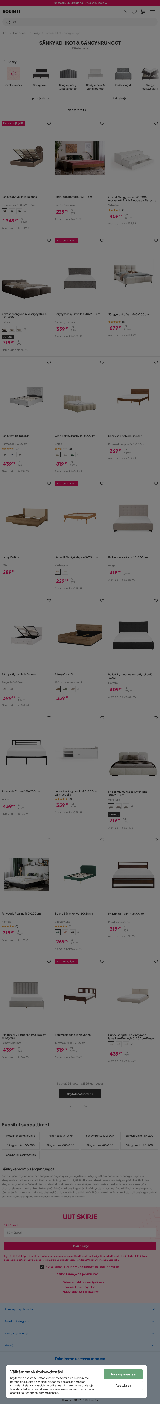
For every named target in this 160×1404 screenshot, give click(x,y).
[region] (76, 1381)
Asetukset (123, 1385)
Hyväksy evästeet (123, 1374)
